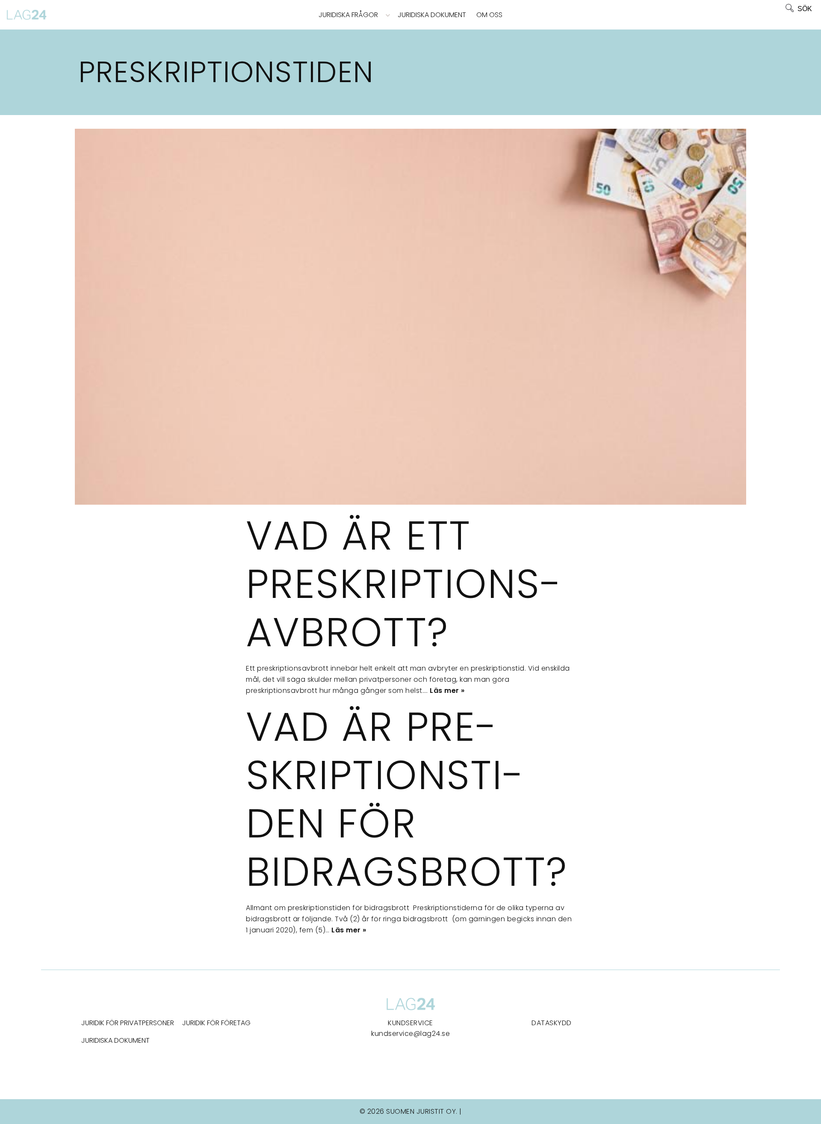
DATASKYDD (552, 1023)
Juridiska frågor (348, 15)
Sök (804, 8)
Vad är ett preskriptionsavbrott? (403, 583)
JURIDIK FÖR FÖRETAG (216, 1023)
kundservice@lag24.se (410, 1033)
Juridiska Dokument (432, 15)
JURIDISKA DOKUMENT (115, 1040)
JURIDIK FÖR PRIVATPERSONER (127, 1023)
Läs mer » (447, 690)
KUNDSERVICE (410, 1023)
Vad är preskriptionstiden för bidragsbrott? (406, 798)
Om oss (489, 15)
